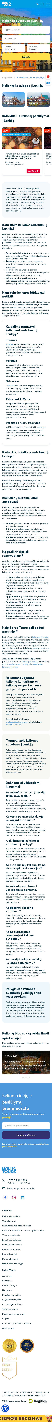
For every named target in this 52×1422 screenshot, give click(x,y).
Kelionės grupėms (11, 1216)
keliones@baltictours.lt (20, 1188)
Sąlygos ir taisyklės (11, 1300)
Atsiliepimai (8, 1328)
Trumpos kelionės (11, 1235)
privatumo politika (9, 1147)
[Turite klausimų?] (48, 82)
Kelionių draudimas (11, 1249)
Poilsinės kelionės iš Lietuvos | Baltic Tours (24, 1230)
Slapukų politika (10, 1309)
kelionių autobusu (30, 661)
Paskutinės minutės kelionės (16, 1226)
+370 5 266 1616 (17, 1180)
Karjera (5, 1319)
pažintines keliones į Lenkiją (15, 664)
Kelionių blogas (9, 1285)
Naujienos (7, 1290)
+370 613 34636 (13, 725)
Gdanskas (10, 386)
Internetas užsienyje (12, 1264)
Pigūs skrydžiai (9, 1254)
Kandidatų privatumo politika (16, 1323)
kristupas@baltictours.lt (17, 722)
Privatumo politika (11, 1295)
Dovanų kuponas (10, 1259)
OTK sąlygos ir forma (12, 1304)
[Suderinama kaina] (48, 76)
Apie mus (7, 1276)
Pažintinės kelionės (12, 1245)
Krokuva (9, 344)
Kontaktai (7, 1281)
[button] (5, 1408)
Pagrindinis (7, 78)
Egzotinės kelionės (11, 1240)
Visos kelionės (9, 1221)
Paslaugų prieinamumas (14, 1314)
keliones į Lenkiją (40, 637)
